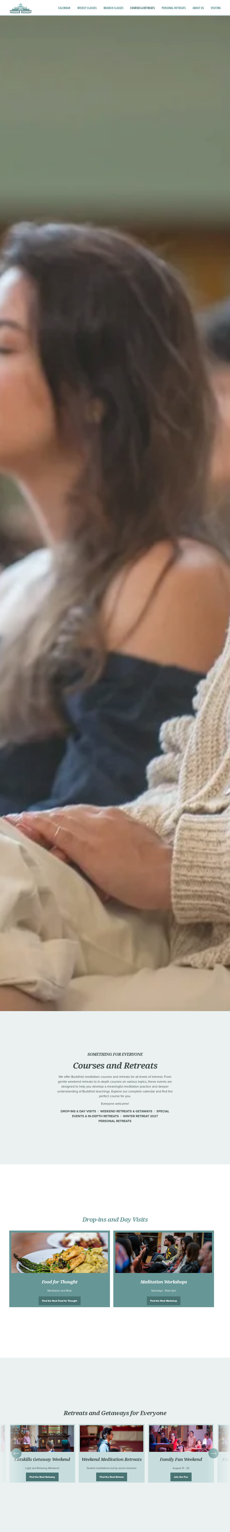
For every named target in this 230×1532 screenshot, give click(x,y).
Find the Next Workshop (163, 1300)
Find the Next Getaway (42, 1477)
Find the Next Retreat (112, 1477)
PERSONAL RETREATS (174, 7)
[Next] (213, 1453)
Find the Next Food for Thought (59, 1300)
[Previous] (16, 1453)
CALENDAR (64, 7)
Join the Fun (181, 1477)
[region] (115, 1269)
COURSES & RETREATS (142, 7)
